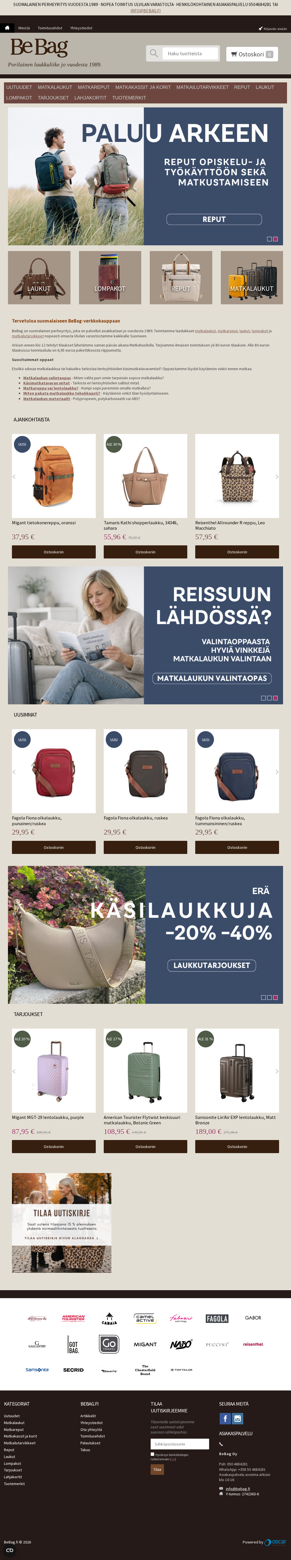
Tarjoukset (53, 98)
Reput (242, 87)
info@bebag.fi (145, 10)
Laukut (265, 87)
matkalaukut (205, 330)
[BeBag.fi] (53, 48)
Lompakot (19, 98)
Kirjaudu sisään (275, 28)
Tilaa (157, 1469)
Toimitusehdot (50, 27)
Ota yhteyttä (91, 1429)
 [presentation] (277, 477)
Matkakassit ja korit (143, 87)
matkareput (228, 330)
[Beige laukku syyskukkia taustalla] (145, 935)
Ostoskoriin (54, 551)
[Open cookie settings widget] (9, 1550)
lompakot (260, 330)
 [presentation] (14, 477)
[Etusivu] (7, 28)
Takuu (85, 1449)
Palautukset (90, 1442)
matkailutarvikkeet (28, 335)
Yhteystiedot (81, 27)
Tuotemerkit (129, 98)
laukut (245, 330)
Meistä (24, 27)
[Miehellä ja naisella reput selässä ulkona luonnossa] (145, 176)
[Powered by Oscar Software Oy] (275, 1542)
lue (173, 1459)
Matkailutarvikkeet (202, 87)
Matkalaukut (55, 87)
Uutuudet (19, 87)
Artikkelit (88, 1415)
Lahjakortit (90, 98)
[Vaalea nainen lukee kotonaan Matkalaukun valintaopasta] (145, 635)
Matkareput (94, 87)
